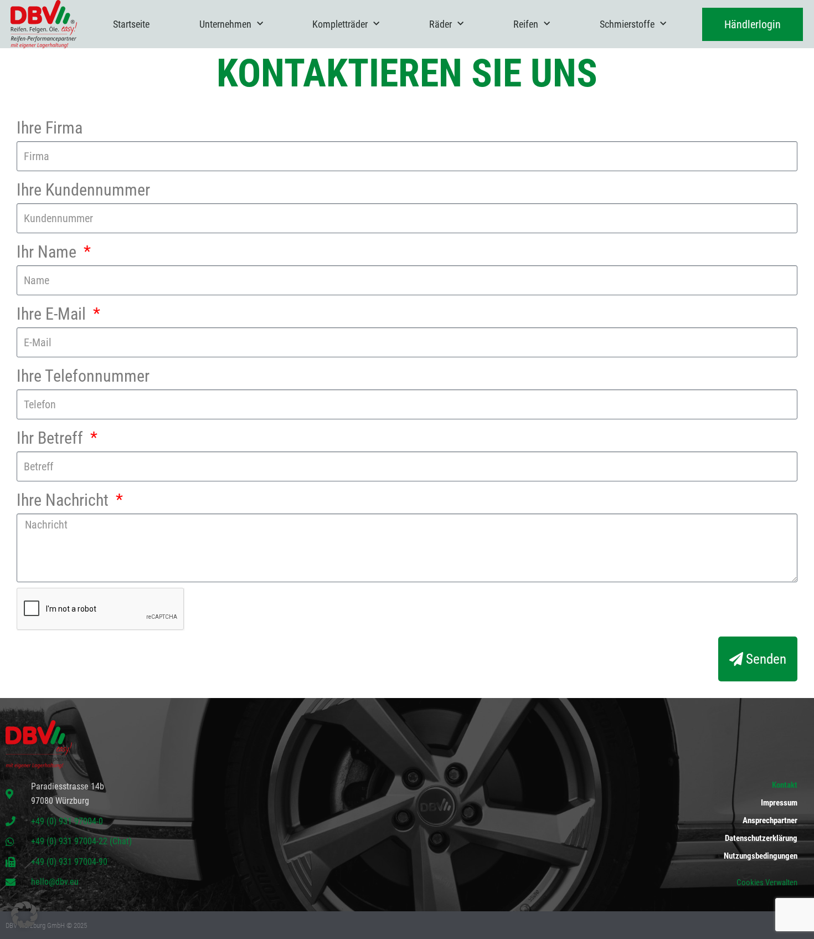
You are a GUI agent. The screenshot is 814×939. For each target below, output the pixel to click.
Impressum (779, 803)
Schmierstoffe (627, 24)
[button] (24, 914)
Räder (440, 24)
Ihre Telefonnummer (83, 376)
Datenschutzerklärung (761, 838)
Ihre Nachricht (64, 500)
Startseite (131, 24)
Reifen (525, 24)
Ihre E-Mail (53, 314)
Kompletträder (340, 24)
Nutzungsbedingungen (760, 856)
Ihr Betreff (52, 438)
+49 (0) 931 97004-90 (69, 861)
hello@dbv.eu (55, 881)
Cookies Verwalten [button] (766, 882)
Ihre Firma (50, 127)
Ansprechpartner (770, 820)
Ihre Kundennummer (83, 189)
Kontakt (784, 785)
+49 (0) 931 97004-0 (67, 821)
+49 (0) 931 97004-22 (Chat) (81, 841)
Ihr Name (48, 251)
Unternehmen (225, 24)
